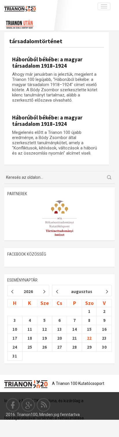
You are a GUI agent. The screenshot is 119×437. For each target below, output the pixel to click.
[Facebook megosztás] (13, 404)
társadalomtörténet (35, 41)
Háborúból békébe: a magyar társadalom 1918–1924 (47, 62)
